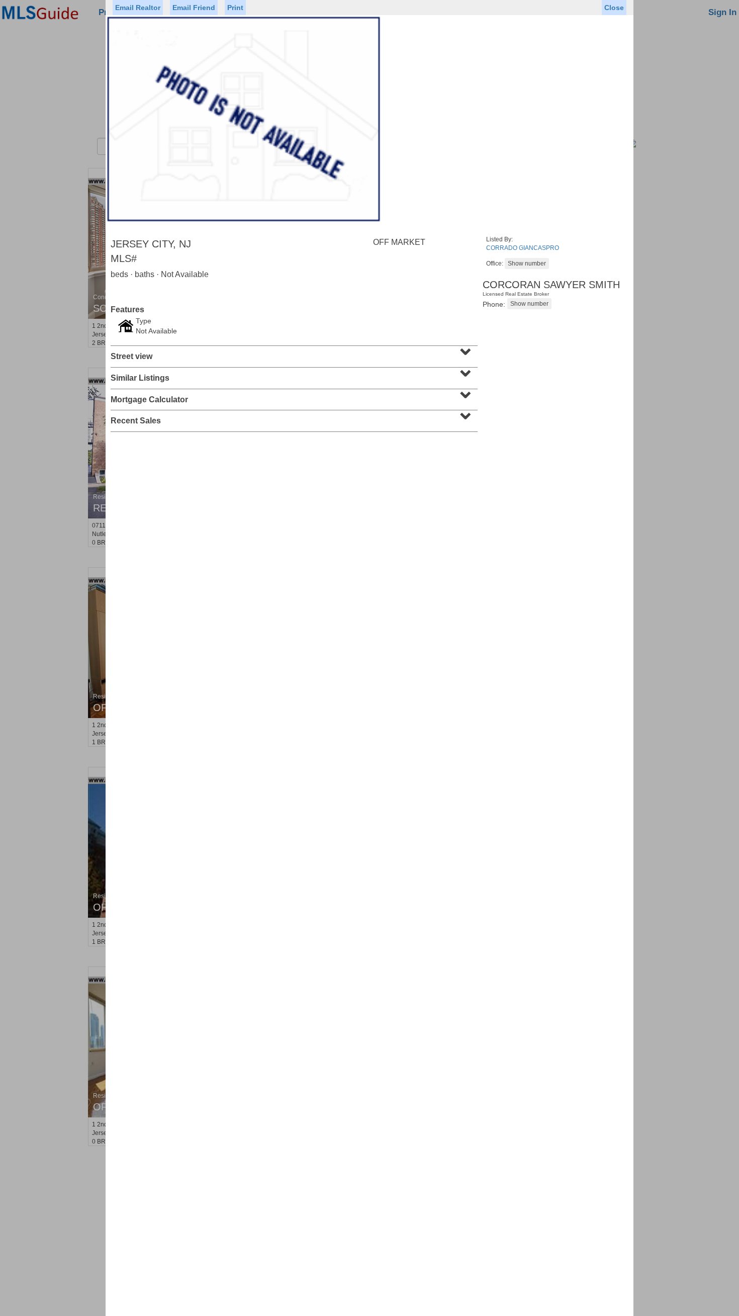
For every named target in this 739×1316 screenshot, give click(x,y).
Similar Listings (293, 374)
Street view (293, 353)
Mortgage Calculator (293, 396)
